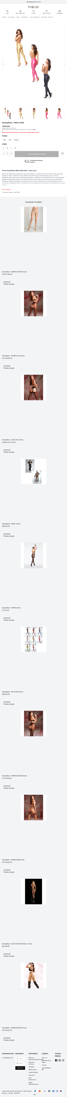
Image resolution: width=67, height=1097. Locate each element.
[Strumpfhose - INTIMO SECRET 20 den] (33, 994)
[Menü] (64, 1093)
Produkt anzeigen (8, 284)
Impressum (32, 1075)
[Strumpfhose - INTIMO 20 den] (33, 574)
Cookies (44, 1065)
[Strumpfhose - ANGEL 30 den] (33, 490)
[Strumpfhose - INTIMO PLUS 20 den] (33, 322)
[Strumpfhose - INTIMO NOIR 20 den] (33, 826)
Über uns (44, 1057)
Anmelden (20, 1068)
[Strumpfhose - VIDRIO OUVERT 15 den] (33, 238)
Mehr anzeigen (6, 189)
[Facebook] (56, 1060)
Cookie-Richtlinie (33, 1072)
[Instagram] (60, 1060)
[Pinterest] (63, 1060)
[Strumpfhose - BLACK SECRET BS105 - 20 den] (33, 910)
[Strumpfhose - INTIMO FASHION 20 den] (33, 742)
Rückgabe (31, 1066)
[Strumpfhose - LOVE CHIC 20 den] (33, 406)
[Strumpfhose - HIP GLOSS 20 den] (33, 658)
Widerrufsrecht (33, 1069)
